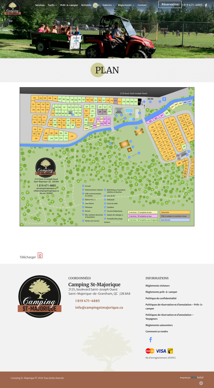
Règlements (125, 5)
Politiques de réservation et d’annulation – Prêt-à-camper (174, 306)
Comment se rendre (157, 331)
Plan (96, 5)
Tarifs (51, 5)
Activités (86, 5)
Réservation (170, 4)
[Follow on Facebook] (206, 5)
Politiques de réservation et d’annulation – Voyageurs (170, 316)
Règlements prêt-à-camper (161, 291)
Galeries (107, 5)
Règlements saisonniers (159, 325)
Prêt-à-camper (69, 5)
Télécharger (29, 257)
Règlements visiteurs (158, 285)
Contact (142, 5)
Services (40, 5)
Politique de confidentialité (161, 298)
